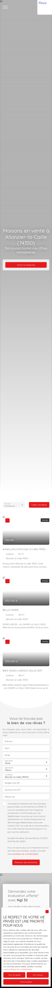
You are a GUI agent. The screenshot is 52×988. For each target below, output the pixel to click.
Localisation (9, 774)
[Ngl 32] (44, 7)
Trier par (7, 503)
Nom (7, 748)
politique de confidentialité (25, 854)
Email (7, 755)
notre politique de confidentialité (17, 969)
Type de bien (9, 768)
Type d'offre (9, 761)
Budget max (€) (12, 783)
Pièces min (10, 796)
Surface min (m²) (13, 790)
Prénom (8, 741)
